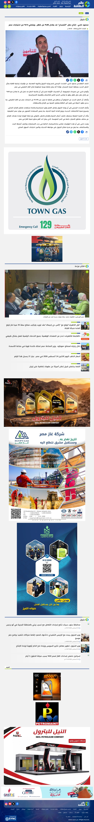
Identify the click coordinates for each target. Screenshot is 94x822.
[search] (5, 6)
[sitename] (83, 804)
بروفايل (23, 809)
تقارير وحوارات (20, 6)
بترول (61, 6)
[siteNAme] (81, 4)
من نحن (86, 816)
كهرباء (55, 6)
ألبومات (12, 809)
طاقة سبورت (85, 812)
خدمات (71, 812)
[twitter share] (78, 80)
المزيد (8, 667)
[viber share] (71, 80)
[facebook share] (82, 80)
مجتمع (65, 812)
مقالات (59, 812)
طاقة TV (77, 812)
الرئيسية (68, 6)
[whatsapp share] (74, 80)
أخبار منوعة (30, 809)
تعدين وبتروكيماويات (44, 6)
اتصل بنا (68, 816)
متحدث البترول (83, 139)
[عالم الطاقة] (87, 13)
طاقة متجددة (31, 6)
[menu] (9, 6)
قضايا (17, 809)
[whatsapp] (67, 80)
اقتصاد (37, 809)
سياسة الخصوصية (77, 816)
